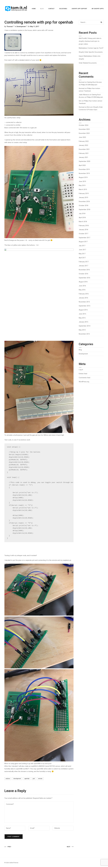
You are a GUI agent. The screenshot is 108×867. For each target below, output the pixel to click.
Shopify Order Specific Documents (91, 52)
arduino (8, 778)
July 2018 (82, 213)
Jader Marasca (84, 95)
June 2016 (82, 286)
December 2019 (84, 169)
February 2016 (84, 294)
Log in (81, 370)
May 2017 (82, 254)
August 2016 (83, 282)
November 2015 (84, 302)
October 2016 (83, 274)
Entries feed (83, 374)
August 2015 (83, 310)
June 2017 (82, 250)
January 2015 (83, 322)
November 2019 (84, 173)
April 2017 (82, 258)
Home (34, 8)
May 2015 (82, 318)
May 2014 (82, 330)
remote (40, 778)
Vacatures (63, 8)
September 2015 (84, 306)
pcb (34, 778)
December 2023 (84, 129)
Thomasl (10, 26)
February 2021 (84, 153)
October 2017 (83, 234)
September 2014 (84, 326)
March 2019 (83, 189)
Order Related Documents (88, 63)
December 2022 (84, 133)
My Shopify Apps (98, 8)
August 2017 (83, 242)
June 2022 (82, 137)
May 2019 (82, 185)
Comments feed (84, 378)
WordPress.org (84, 382)
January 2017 (83, 266)
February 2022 (84, 141)
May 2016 (82, 290)
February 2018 (84, 226)
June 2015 (82, 314)
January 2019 (83, 197)
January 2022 (83, 145)
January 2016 (83, 298)
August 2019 (83, 177)
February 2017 (84, 262)
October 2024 (83, 125)
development (17, 778)
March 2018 (83, 222)
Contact (51, 8)
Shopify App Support (79, 8)
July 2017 (82, 246)
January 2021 (83, 157)
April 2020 (82, 165)
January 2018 (83, 230)
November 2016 (84, 270)
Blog (42, 8)
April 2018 (82, 217)
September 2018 (84, 209)
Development (21, 26)
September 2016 (84, 278)
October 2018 (83, 205)
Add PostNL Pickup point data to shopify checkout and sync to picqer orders (90, 41)
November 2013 (84, 334)
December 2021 (84, 149)
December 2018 (84, 201)
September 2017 (84, 238)
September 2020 (84, 161)
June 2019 (82, 181)
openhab (26, 778)
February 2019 (84, 193)
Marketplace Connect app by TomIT (91, 48)
